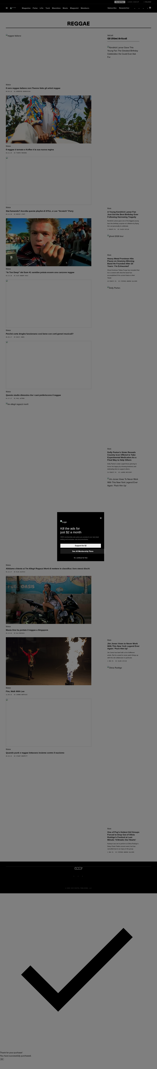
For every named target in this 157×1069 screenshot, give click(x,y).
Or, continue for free (80, 558)
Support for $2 (81, 546)
